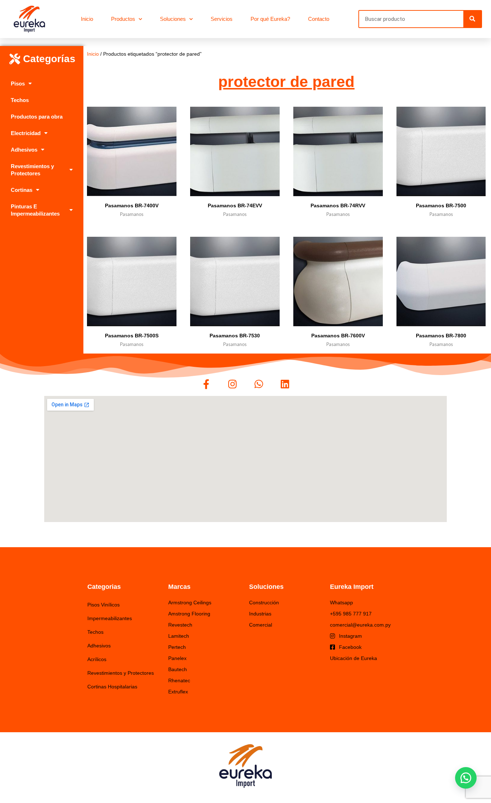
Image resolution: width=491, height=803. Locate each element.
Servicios (222, 19)
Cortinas (21, 190)
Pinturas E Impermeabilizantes (35, 210)
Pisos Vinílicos (103, 605)
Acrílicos (96, 659)
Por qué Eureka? (270, 19)
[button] (466, 778)
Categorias (104, 586)
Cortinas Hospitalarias (112, 686)
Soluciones (173, 19)
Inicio (87, 19)
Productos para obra (37, 117)
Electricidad (26, 133)
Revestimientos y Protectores (32, 169)
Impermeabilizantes (109, 618)
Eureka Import (351, 586)
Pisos (18, 83)
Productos (123, 19)
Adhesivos (24, 150)
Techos (20, 100)
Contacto (318, 19)
